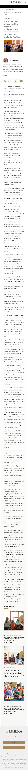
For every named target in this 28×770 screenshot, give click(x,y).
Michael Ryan (15, 60)
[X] (12, 736)
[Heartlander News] (15, 2)
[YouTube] (19, 736)
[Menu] (4, 2)
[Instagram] (16, 736)
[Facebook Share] (10, 81)
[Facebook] (8, 736)
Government (19, 6)
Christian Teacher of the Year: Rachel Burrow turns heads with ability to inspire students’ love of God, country (14, 638)
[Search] (25, 2)
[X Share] (5, 81)
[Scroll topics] (26, 6)
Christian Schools (10, 9)
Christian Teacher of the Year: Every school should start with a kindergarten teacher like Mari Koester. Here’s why (14, 709)
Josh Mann (9, 679)
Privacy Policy (4, 756)
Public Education (6, 6)
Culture (13, 6)
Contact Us (14, 742)
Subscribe (14, 747)
